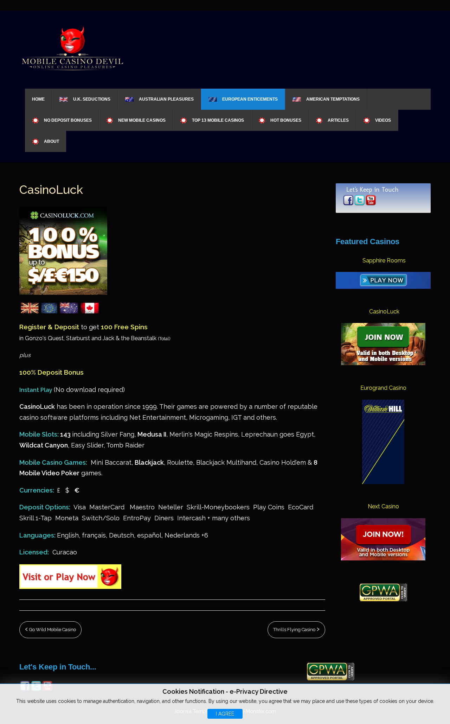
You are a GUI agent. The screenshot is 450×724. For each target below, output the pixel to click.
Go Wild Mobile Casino (52, 629)
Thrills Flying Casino (294, 629)
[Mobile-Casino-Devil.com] (72, 47)
